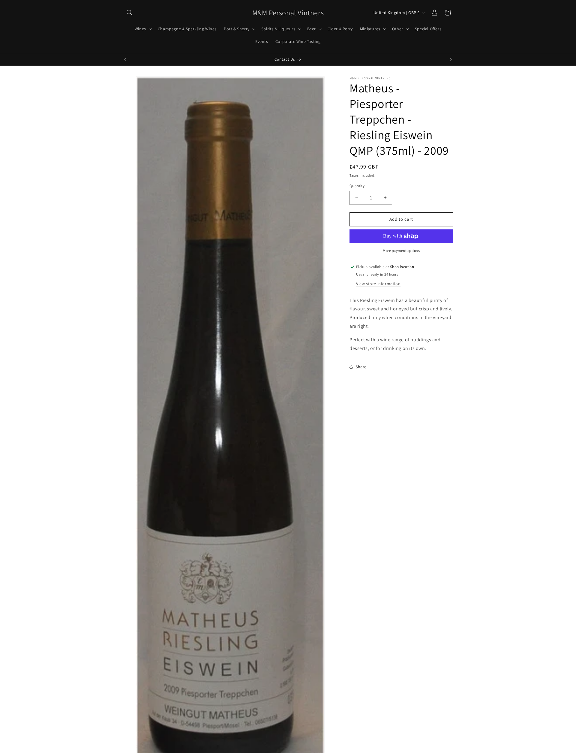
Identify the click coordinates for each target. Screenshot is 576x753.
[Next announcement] (451, 59)
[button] (129, 12)
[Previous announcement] (125, 59)
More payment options (401, 250)
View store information (378, 283)
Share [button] (361, 366)
